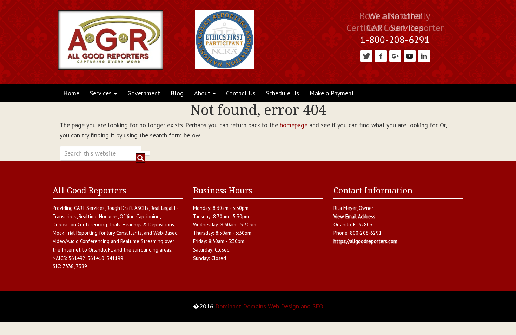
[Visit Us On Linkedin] (424, 56)
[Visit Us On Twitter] (366, 56)
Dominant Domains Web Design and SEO (269, 306)
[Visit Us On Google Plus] (395, 56)
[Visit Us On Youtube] (409, 56)
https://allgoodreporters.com (365, 241)
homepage (293, 125)
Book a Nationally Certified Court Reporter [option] (395, 22)
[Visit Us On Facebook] (380, 56)
